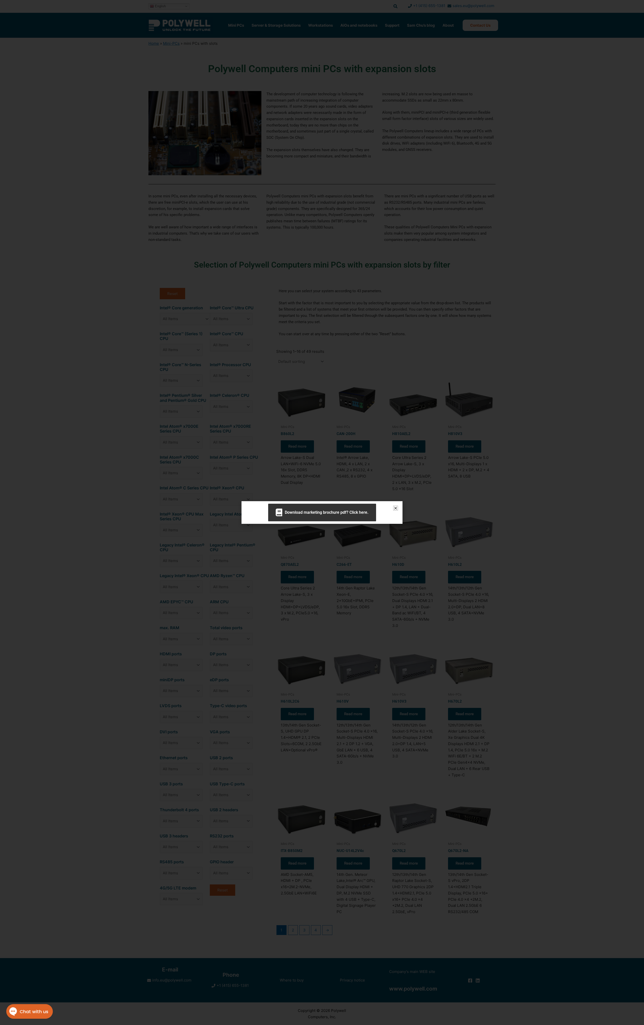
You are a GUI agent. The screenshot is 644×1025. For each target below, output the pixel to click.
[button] (395, 508)
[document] (322, 512)
